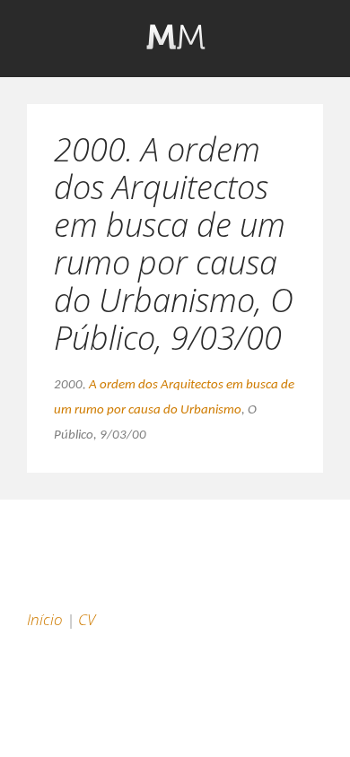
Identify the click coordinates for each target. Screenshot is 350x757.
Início (45, 619)
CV (86, 619)
